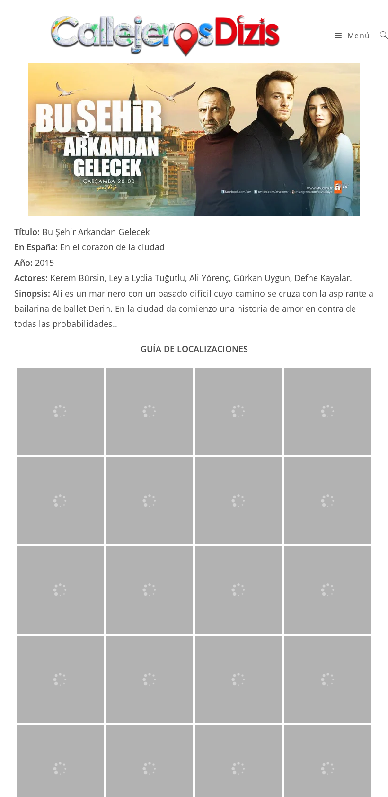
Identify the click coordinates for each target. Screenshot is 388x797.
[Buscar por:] (380, 35)
